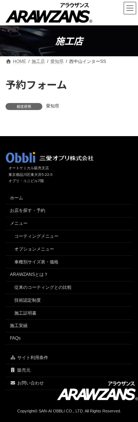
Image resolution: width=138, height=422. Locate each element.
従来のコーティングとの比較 (43, 287)
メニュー (19, 223)
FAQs (15, 338)
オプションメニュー (34, 249)
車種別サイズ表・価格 (36, 262)
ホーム (16, 198)
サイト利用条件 (32, 357)
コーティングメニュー (36, 236)
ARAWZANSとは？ (29, 274)
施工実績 (19, 325)
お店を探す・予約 (27, 210)
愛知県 (52, 106)
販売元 (24, 370)
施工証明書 (25, 313)
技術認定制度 (27, 300)
